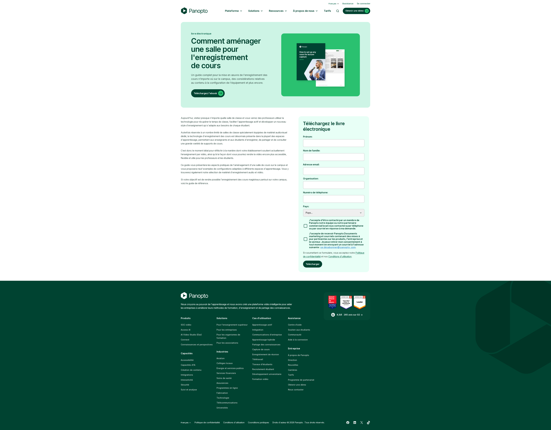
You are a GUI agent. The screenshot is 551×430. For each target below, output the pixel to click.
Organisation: (311, 178)
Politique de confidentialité (207, 422)
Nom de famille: (311, 150)
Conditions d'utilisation (340, 256)
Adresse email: (311, 164)
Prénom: (307, 136)
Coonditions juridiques (258, 422)
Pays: (306, 206)
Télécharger (313, 264)
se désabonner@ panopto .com (338, 247)
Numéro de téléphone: (315, 192)
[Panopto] (194, 10)
